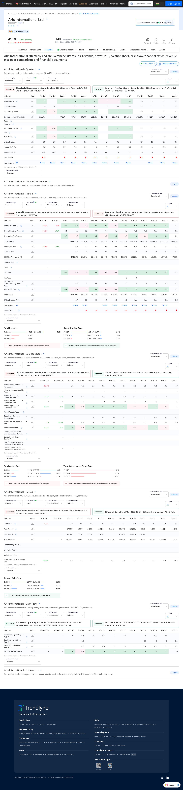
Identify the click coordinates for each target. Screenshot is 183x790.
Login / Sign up (174, 3)
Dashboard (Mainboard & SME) (106, 724)
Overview (22, 50)
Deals (122, 50)
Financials (48, 50)
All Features (51, 724)
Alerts (153, 50)
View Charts (148, 64)
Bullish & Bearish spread (73, 742)
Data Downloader (52, 754)
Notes (42, 163)
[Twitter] (162, 778)
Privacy (97, 745)
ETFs (45, 742)
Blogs (33, 724)
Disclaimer (121, 745)
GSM (21, 23)
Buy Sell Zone (35, 50)
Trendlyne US (127, 754)
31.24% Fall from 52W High (21, 42)
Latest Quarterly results (57, 733)
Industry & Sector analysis (29, 742)
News (81, 50)
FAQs (41, 724)
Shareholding (109, 50)
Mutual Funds (55, 742)
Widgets (38, 754)
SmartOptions (110, 754)
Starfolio (97, 754)
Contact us (23, 724)
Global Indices (24, 745)
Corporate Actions (138, 50)
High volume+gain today (82, 40)
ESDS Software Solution (121, 736)
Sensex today (38, 733)
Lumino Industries (101, 736)
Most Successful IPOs (103, 727)
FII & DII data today (77, 733)
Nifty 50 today (24, 733)
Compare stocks (25, 754)
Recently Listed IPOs (145, 724)
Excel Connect (68, 754)
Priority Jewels (140, 736)
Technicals (93, 50)
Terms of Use (109, 745)
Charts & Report (67, 50)
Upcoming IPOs (128, 724)
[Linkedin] (167, 777)
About (162, 50)
